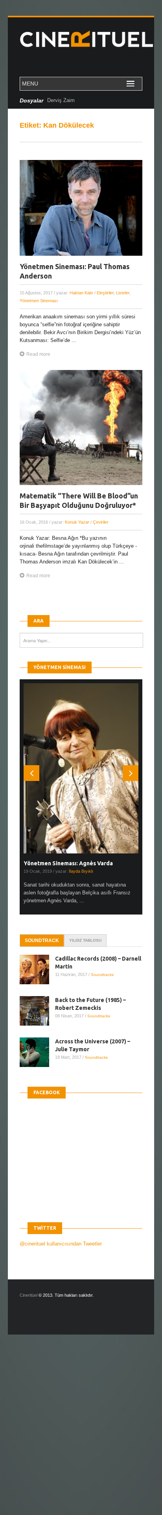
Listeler (122, 292)
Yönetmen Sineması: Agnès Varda (68, 863)
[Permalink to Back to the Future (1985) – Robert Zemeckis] (37, 1011)
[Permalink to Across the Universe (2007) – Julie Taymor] (37, 1052)
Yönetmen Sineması (39, 300)
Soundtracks (102, 974)
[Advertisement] (81, 1431)
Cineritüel (28, 1295)
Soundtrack (42, 940)
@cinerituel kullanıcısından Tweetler (61, 1244)
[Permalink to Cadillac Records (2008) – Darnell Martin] (37, 969)
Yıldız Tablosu (85, 940)
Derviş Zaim (61, 100)
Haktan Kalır (81, 292)
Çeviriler (101, 522)
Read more (38, 354)
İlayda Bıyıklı (81, 871)
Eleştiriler (105, 292)
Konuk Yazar (77, 522)
